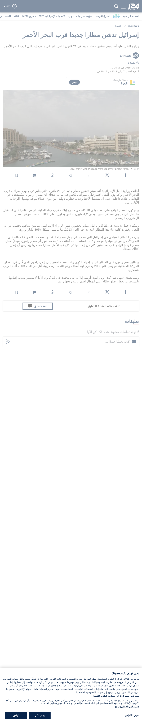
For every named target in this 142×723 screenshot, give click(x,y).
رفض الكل (40, 715)
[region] (71, 695)
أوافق (16, 715)
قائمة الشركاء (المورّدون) (127, 706)
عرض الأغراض (132, 715)
